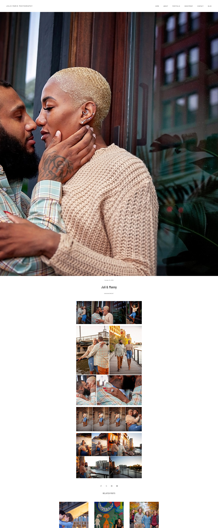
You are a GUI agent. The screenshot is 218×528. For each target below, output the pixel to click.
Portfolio (176, 6)
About (166, 6)
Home (157, 6)
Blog (210, 6)
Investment (188, 6)
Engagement (109, 293)
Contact (200, 6)
